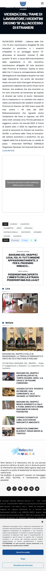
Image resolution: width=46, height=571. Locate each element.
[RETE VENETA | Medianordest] (23, 1)
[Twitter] (14, 488)
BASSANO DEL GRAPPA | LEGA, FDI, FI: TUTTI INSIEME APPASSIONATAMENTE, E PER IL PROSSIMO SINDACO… (23, 259)
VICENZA (7, 236)
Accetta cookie (23, 552)
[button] (42, 522)
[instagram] (26, 488)
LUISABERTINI (9, 228)
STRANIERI (38, 232)
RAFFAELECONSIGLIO (11, 232)
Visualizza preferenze (23, 565)
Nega (23, 559)
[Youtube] (20, 488)
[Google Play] (31, 488)
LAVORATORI (25, 224)
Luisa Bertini (8, 150)
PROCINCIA (28, 228)
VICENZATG (17, 236)
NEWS (19, 228)
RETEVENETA (26, 232)
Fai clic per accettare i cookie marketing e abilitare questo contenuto (23, 184)
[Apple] (37, 488)
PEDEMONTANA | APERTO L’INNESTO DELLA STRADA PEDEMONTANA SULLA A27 (23, 276)
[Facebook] (9, 488)
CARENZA (14, 224)
